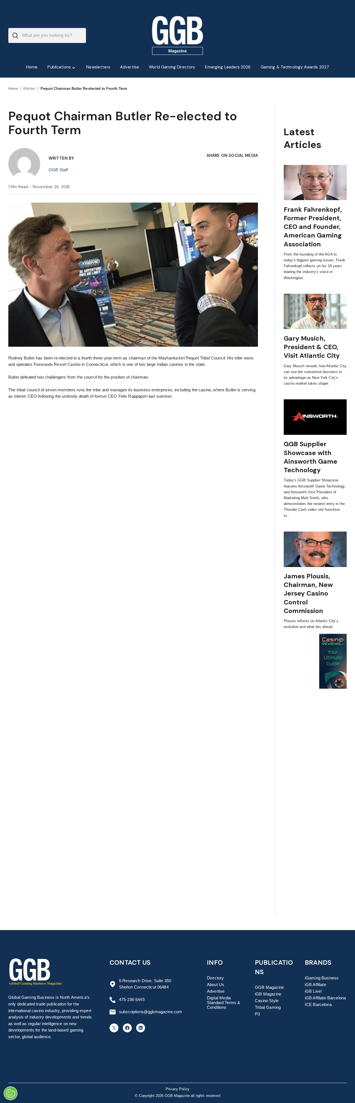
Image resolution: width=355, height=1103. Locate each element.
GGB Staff (58, 170)
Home (13, 88)
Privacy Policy (177, 1089)
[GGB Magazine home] (177, 35)
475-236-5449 (131, 999)
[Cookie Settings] (10, 1093)
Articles (29, 88)
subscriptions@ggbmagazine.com (150, 1012)
